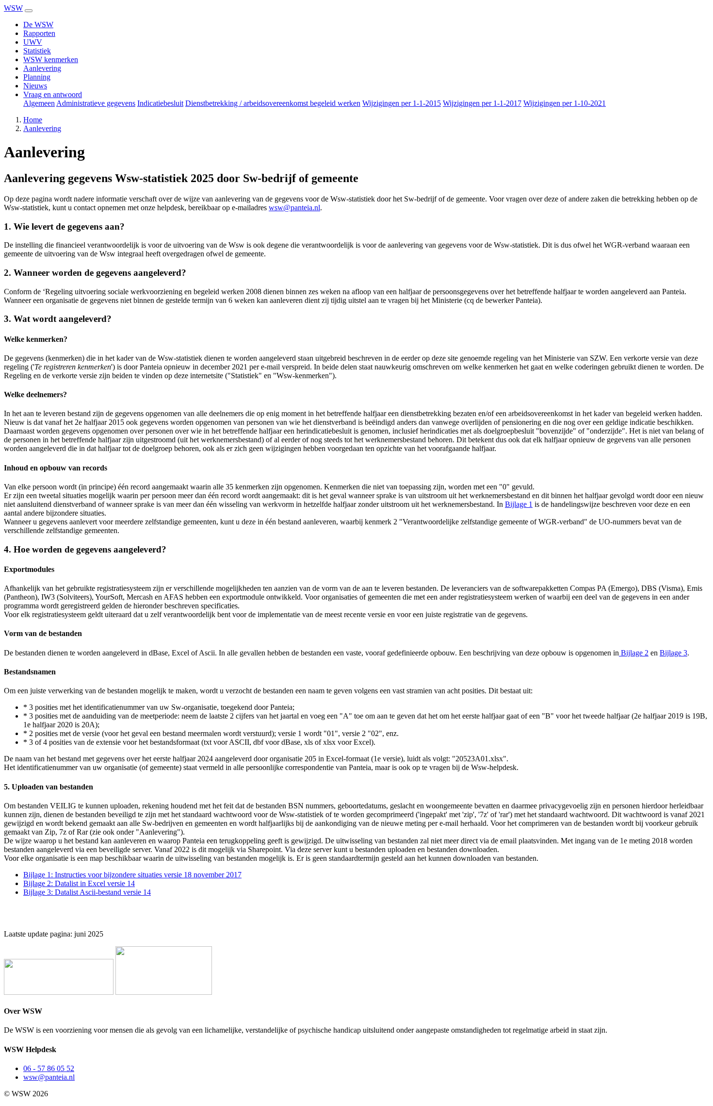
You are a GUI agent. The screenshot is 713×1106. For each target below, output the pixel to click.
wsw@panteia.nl (294, 207)
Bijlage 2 (633, 653)
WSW (13, 8)
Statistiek (37, 51)
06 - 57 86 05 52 (48, 1068)
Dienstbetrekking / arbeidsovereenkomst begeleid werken (272, 103)
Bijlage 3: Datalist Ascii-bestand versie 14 (87, 892)
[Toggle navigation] (28, 10)
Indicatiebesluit (160, 103)
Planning (36, 77)
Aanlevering (42, 68)
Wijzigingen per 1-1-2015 (401, 103)
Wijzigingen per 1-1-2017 (482, 103)
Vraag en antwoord (52, 94)
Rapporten (39, 33)
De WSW (38, 24)
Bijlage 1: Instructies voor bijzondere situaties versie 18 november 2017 (132, 875)
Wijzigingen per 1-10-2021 (564, 103)
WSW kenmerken (50, 59)
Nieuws (35, 86)
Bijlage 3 (673, 653)
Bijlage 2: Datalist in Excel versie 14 (79, 883)
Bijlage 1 (519, 504)
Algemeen (39, 103)
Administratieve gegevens (95, 103)
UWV (32, 42)
